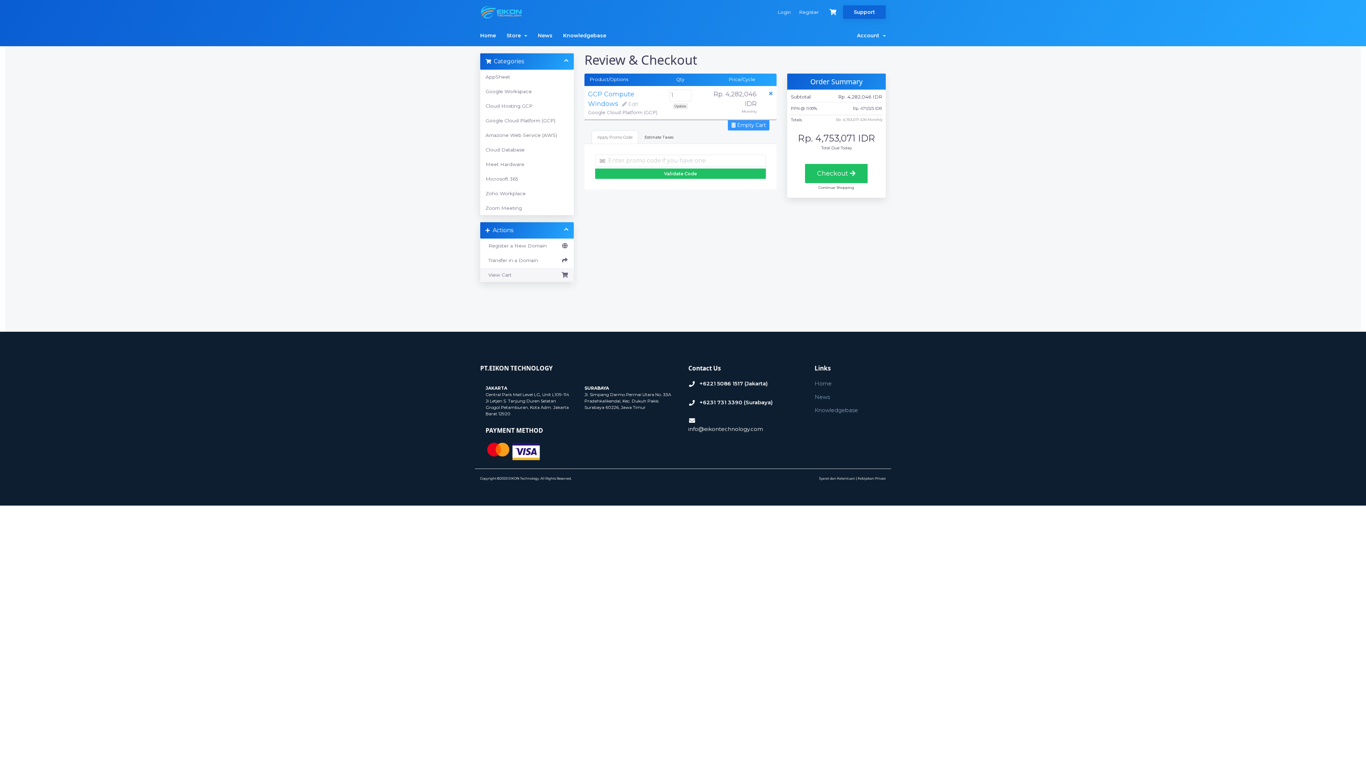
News (545, 35)
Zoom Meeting (504, 208)
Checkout (833, 173)
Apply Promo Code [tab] (614, 137)
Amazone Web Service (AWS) (521, 135)
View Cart (499, 275)
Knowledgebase (584, 35)
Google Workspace (509, 91)
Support (864, 12)
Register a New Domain (516, 246)
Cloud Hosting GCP (509, 106)
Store (515, 35)
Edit (632, 104)
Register (809, 12)
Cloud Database (505, 150)
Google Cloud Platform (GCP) (520, 120)
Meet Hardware (505, 164)
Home (488, 35)
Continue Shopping (836, 187)
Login (784, 12)
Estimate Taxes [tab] (659, 137)
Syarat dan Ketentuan (837, 478)
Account (869, 35)
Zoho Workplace (506, 193)
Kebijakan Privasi (872, 478)
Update (680, 106)
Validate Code (680, 173)
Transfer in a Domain (512, 260)
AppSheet (498, 77)
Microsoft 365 (502, 179)
